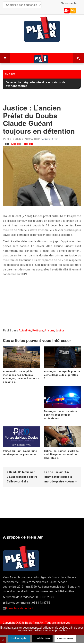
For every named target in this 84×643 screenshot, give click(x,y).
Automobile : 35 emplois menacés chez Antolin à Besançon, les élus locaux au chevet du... (21, 376)
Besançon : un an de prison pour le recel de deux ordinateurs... (61, 415)
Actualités (25, 330)
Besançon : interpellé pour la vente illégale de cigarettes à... (62, 375)
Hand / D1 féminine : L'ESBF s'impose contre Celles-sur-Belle (22, 477)
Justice (59, 330)
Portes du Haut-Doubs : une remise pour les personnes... (21, 453)
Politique (27, 143)
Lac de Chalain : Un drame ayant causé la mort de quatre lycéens (59, 477)
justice (15, 143)
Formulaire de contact (19, 608)
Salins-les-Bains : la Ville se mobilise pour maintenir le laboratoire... (61, 454)
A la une (49, 330)
